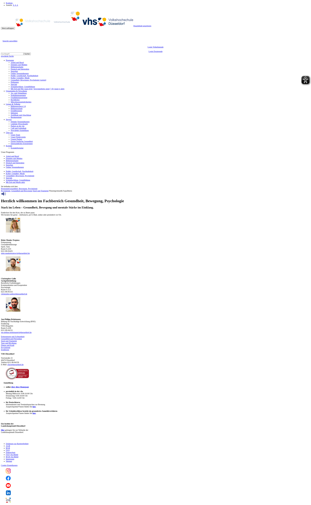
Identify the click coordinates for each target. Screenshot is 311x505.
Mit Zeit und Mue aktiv (15, 182)
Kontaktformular (17, 148)
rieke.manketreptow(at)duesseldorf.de (15, 253)
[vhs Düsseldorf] (67, 26)
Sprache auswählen (10, 41)
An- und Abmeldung (19, 93)
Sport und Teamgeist (41, 191)
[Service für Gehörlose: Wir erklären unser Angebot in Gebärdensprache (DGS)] (3, 38)
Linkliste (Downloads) (19, 124)
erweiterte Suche (7, 56)
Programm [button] (10, 60)
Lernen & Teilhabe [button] (13, 104)
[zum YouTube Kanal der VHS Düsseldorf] (8, 487)
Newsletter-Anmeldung (20, 130)
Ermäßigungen (16, 111)
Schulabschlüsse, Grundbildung (23, 87)
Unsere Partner (16, 139)
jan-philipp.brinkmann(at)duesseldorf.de (16, 332)
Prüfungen (15, 82)
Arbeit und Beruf (17, 62)
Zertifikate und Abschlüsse (21, 115)
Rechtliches (15, 100)
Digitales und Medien (19, 65)
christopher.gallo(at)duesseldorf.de (14, 294)
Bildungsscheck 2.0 (18, 106)
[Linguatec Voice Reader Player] (9, 194)
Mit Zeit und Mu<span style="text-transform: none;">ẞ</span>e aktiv (38, 89)
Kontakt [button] (9, 146)
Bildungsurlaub (16, 109)
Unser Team (15, 135)
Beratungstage (16, 117)
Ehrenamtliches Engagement (22, 144)
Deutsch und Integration (20, 69)
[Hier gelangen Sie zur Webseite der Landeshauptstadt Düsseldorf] (18, 440)
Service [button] (9, 119)
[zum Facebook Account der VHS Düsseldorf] (8, 480)
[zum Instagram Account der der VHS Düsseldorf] (8, 473)
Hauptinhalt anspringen (142, 26)
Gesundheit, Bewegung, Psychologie (28, 80)
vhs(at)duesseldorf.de (15, 365)
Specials (14, 84)
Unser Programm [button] (7, 152)
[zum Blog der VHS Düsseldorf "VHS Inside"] (8, 502)
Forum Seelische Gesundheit (22, 141)
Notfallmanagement (18, 95)
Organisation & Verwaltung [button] (16, 91)
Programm (5, 189)
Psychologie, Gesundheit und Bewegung (16, 191)
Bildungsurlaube (17, 67)
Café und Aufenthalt (18, 128)
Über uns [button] (9, 133)
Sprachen (14, 71)
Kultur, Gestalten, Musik (20, 78)
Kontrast (9, 3)
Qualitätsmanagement (19, 98)
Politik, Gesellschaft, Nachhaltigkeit (24, 76)
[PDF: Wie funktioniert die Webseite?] (3, 33)
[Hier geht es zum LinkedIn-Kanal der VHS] (8, 495)
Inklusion (14, 113)
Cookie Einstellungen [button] (9, 465)
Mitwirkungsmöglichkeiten (21, 102)
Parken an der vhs (17, 126)
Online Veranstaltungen (20, 73)
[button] (12, 337)
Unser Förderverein (18, 137)
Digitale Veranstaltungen (20, 122)
